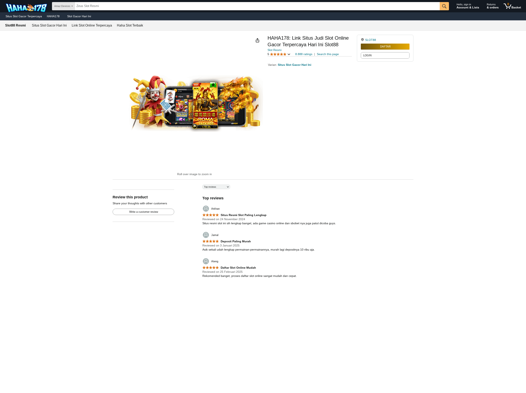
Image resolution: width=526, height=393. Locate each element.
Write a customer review (143, 211)
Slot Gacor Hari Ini (79, 16)
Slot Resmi (274, 50)
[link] (363, 40)
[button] (257, 40)
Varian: (273, 64)
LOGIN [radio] (367, 55)
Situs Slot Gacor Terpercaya (24, 16)
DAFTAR (385, 46)
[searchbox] (257, 6)
